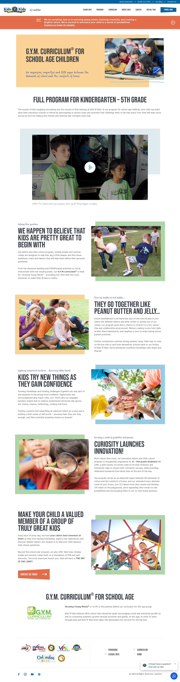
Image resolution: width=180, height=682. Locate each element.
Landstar (15, 10)
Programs (100, 9)
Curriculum (112, 9)
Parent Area (126, 9)
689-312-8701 (145, 2)
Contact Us (171, 2)
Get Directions (127, 2)
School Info (87, 9)
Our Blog (159, 2)
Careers (139, 9)
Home (139, 654)
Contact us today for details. (59, 25)
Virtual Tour (151, 9)
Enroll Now (168, 9)
